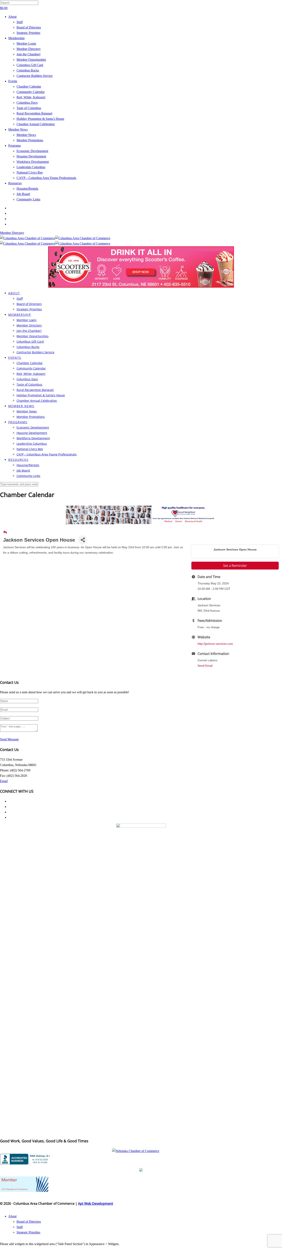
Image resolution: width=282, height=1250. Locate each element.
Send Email (205, 665)
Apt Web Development (95, 1203)
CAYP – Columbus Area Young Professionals (46, 178)
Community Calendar (31, 92)
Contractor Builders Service (35, 75)
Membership (16, 38)
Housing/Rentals (27, 188)
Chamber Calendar (29, 86)
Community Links (28, 199)
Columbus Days (27, 102)
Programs (14, 145)
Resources (15, 183)
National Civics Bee (30, 172)
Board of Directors (29, 27)
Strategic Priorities (28, 33)
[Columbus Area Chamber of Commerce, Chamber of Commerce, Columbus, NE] (26, 1159)
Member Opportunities (31, 59)
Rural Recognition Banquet (34, 113)
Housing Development (31, 156)
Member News (18, 129)
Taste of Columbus (29, 108)
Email (4, 781)
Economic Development (32, 151)
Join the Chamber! (28, 54)
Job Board (23, 194)
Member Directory (29, 49)
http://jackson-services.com (215, 643)
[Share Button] (82, 540)
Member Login (26, 43)
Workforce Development (33, 161)
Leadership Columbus (31, 167)
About (12, 16)
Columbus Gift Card (30, 65)
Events (12, 81)
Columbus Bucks (28, 70)
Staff (20, 22)
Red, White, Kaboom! (31, 97)
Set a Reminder (235, 565)
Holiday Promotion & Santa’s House (40, 118)
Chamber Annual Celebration (36, 124)
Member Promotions (30, 140)
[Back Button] (5, 532)
